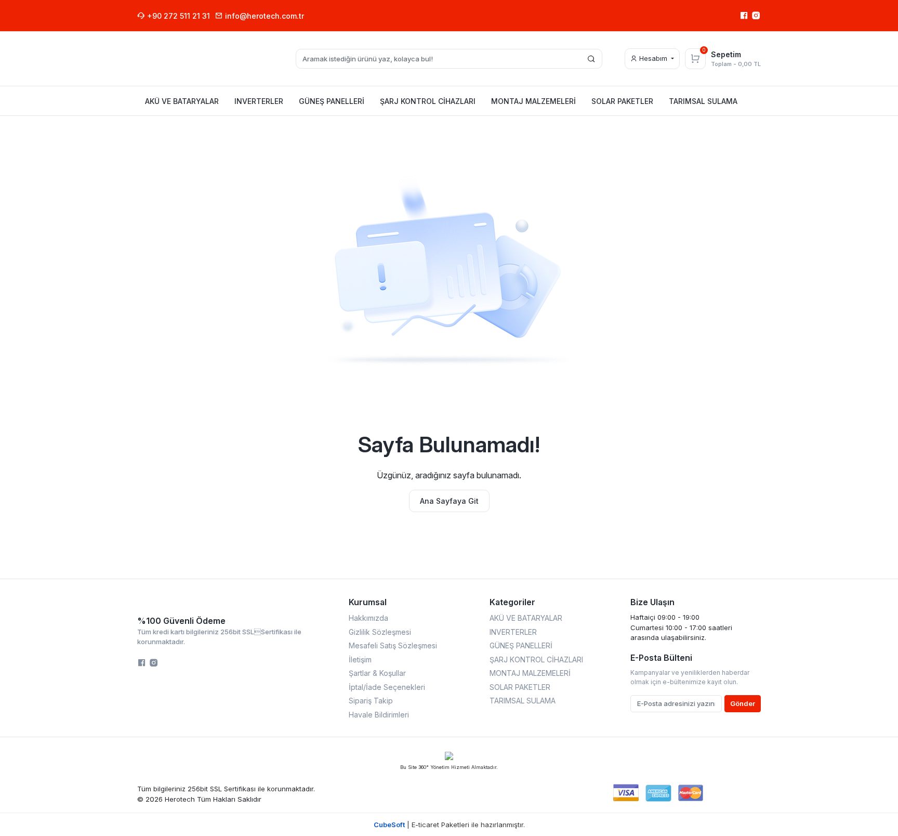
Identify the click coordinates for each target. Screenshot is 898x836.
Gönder (742, 703)
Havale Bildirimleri (379, 714)
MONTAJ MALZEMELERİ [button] (533, 101)
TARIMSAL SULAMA (523, 700)
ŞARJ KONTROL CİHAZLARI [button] (428, 101)
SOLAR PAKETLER (520, 687)
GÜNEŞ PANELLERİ (521, 645)
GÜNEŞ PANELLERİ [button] (331, 101)
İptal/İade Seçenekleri (387, 687)
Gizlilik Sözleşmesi (380, 632)
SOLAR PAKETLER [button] (622, 101)
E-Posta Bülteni (661, 657)
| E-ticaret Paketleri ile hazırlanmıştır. (449, 824)
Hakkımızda (368, 617)
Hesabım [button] (653, 58)
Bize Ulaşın (652, 602)
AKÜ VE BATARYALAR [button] (182, 101)
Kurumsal (368, 602)
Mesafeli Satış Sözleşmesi (393, 645)
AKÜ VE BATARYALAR (526, 617)
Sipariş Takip (371, 700)
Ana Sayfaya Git (449, 501)
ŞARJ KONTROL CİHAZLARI (536, 659)
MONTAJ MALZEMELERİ (530, 673)
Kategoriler (512, 602)
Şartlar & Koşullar (377, 673)
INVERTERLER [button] (258, 101)
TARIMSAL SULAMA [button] (703, 101)
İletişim (360, 659)
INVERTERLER (513, 632)
